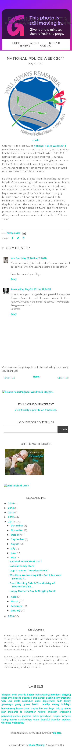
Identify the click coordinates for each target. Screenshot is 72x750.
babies (30, 694)
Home (36, 376)
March (15, 601)
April (14, 596)
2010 (11, 616)
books (18, 697)
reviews (66, 716)
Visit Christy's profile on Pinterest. (36, 409)
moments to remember (22, 711)
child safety (39, 697)
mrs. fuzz (15, 258)
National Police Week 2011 (50, 145)
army (14, 694)
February (16, 606)
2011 (11, 521)
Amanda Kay (17, 289)
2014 (11, 507)
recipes (56, 716)
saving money (9, 719)
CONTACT (46, 45)
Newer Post (9, 377)
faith (59, 700)
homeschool (22, 708)
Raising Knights (38, 19)
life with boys (46, 708)
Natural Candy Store (22, 566)
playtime (26, 716)
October (16, 534)
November (17, 530)
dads (38, 700)
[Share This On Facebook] (12, 238)
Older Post (63, 377)
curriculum (27, 700)
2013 (11, 512)
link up (59, 708)
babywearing (42, 694)
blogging (66, 694)
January (15, 610)
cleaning (50, 697)
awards (22, 694)
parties (17, 716)
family (10, 232)
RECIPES (54, 43)
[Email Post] (23, 232)
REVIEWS (24, 45)
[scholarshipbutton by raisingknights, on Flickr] (16, 485)
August (15, 543)
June (13, 553)
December (17, 525)
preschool (45, 716)
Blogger (57, 732)
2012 (11, 517)
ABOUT (34, 43)
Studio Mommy (36, 744)
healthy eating (50, 704)
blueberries (7, 697)
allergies (5, 694)
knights (34, 708)
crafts (17, 700)
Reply (14, 279)
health (35, 704)
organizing (65, 711)
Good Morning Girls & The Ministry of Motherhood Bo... (32, 585)
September (17, 539)
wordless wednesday (12, 722)
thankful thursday (50, 719)
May (13, 557)
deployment (48, 700)
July (13, 548)
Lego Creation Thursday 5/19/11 (29, 570)
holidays (66, 704)
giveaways (7, 704)
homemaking (8, 708)
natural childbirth (47, 711)
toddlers (66, 719)
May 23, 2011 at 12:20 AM (34, 258)
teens (36, 719)
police (17, 232)
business (27, 697)
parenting (6, 716)
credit (36, 140)
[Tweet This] (18, 238)
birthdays (56, 694)
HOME (16, 43)
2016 (11, 503)
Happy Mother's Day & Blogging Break (33, 591)
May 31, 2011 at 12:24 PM (38, 289)
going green (22, 704)
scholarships (25, 719)
